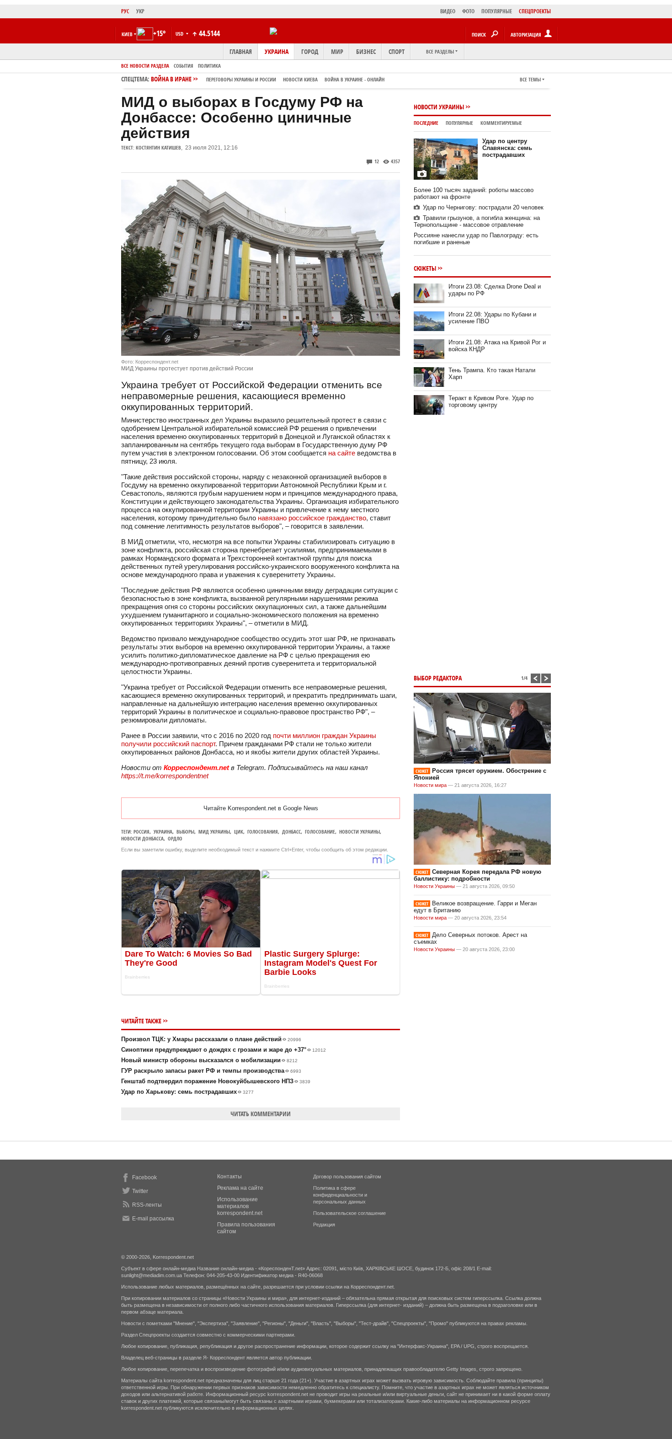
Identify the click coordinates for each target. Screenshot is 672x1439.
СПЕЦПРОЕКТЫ (535, 11)
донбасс (291, 831)
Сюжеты (425, 268)
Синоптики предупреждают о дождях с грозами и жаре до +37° (223, 1049)
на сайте (341, 453)
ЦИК (238, 831)
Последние (426, 122)
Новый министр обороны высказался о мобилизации (209, 1060)
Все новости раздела (145, 65)
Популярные (459, 122)
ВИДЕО (447, 11)
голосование (320, 831)
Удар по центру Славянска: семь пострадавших (507, 148)
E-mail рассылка (153, 1218)
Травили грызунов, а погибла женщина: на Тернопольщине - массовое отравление (477, 221)
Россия (141, 831)
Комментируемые (501, 122)
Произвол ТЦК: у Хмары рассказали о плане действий (211, 1039)
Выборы (185, 831)
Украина (276, 51)
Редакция (324, 1224)
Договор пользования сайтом (347, 1176)
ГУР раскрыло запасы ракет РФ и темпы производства (211, 1070)
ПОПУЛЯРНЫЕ (496, 11)
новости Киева (300, 79)
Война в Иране (267, 79)
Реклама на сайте (240, 1188)
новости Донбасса (142, 838)
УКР (140, 11)
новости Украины (359, 831)
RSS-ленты (147, 1205)
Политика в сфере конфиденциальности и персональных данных (340, 1194)
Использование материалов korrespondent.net (239, 1206)
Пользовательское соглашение (349, 1213)
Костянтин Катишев (158, 147)
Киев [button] (127, 34)
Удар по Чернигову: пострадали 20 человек (483, 207)
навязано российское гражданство (312, 518)
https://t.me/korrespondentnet (164, 776)
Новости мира (430, 785)
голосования (262, 831)
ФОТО (468, 11)
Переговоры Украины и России (241, 79)
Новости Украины (439, 106)
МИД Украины (214, 831)
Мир (337, 51)
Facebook (144, 1177)
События (183, 65)
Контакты (229, 1176)
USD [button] (180, 33)
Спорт (397, 51)
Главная (240, 51)
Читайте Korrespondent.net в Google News (260, 808)
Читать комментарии (260, 1113)
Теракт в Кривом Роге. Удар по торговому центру (490, 401)
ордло (175, 838)
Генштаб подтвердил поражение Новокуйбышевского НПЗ (215, 1081)
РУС (125, 11)
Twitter (140, 1191)
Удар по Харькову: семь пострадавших (187, 1091)
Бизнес (366, 51)
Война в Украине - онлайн (354, 79)
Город (309, 51)
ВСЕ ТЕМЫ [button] (530, 79)
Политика (209, 65)
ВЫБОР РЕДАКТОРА (438, 678)
